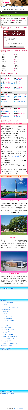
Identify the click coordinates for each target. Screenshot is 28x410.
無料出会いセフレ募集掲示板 (7, 84)
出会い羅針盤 (4, 325)
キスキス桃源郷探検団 (6, 318)
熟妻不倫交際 (6, 116)
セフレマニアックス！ (6, 316)
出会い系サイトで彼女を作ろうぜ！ (9, 336)
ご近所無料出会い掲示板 (20, 102)
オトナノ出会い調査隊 (18, 408)
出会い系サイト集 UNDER (7, 334)
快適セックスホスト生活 (7, 345)
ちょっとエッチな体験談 (7, 302)
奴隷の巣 (18, 116)
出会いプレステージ (16, 156)
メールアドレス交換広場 (20, 97)
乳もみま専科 (6, 111)
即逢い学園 (18, 79)
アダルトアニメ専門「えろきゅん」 (9, 307)
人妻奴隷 (5, 101)
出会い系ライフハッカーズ (7, 338)
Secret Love (19, 83)
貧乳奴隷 (18, 88)
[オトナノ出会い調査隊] (14, 3)
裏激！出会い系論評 (6, 327)
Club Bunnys (6, 79)
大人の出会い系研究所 (6, 332)
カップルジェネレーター (7, 313)
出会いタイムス (5, 323)
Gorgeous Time (6, 88)
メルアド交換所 (6, 96)
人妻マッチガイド (5, 311)
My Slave (18, 111)
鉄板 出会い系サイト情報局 (7, 320)
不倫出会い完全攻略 (6, 341)
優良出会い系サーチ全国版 (7, 329)
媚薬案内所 (4, 304)
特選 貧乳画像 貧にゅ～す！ (8, 309)
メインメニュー (14, 12)
